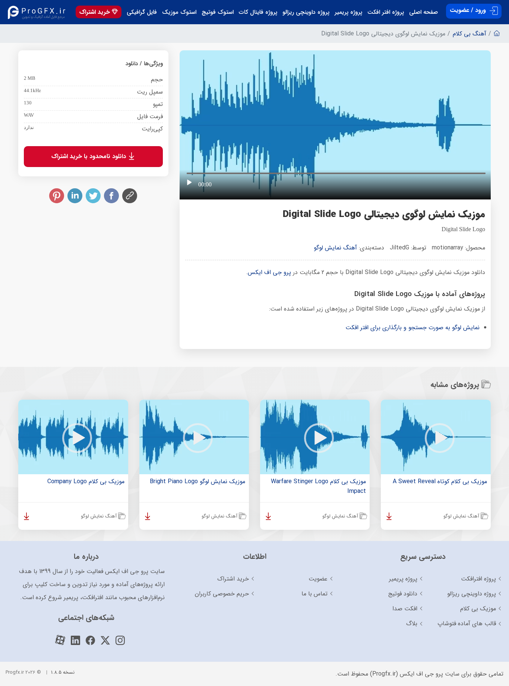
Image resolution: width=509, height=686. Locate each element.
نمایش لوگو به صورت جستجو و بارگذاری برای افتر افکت (412, 327)
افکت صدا (404, 608)
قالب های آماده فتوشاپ (466, 623)
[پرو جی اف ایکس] (38, 12)
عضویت (318, 578)
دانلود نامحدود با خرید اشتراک (89, 156)
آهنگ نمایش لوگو (335, 247)
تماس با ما (314, 593)
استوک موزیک (179, 12)
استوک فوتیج (218, 12)
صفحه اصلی (423, 12)
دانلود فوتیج (402, 593)
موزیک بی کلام (478, 608)
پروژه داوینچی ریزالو (305, 12)
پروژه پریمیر (348, 12)
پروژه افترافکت (478, 578)
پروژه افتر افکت (385, 12)
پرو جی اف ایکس (269, 272)
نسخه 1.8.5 (63, 672)
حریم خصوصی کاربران (222, 593)
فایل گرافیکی (142, 12)
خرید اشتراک (95, 12)
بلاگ (411, 623)
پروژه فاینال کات (258, 12)
